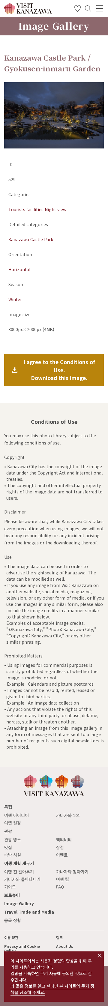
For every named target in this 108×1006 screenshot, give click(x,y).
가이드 (10, 887)
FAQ (60, 887)
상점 (60, 847)
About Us (64, 946)
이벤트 (62, 855)
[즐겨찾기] (77, 10)
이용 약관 (11, 937)
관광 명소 (12, 840)
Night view (55, 209)
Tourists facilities (26, 209)
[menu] (99, 8)
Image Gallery (19, 903)
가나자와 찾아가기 (72, 872)
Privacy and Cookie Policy (22, 949)
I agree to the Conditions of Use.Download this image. (59, 370)
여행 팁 (62, 879)
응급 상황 (12, 920)
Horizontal (19, 269)
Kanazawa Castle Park (30, 239)
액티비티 (64, 840)
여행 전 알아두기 (19, 872)
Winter (15, 299)
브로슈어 (12, 895)
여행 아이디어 (16, 815)
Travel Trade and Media (29, 912)
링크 (59, 937)
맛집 (8, 847)
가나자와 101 (68, 815)
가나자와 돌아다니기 (22, 879)
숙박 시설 (12, 855)
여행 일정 (12, 823)
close (99, 956)
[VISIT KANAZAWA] (28, 12)
